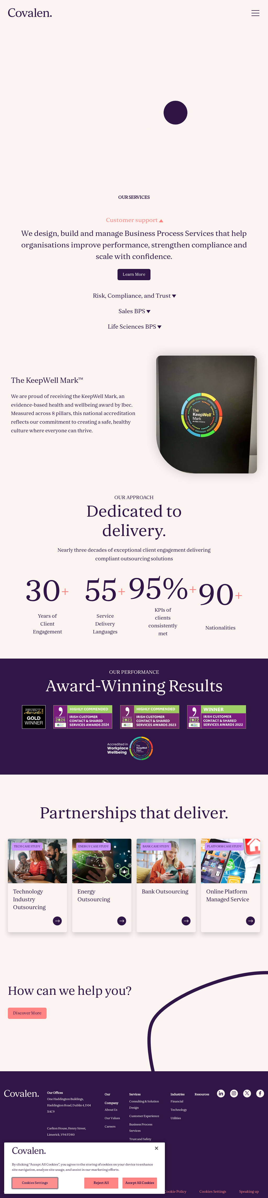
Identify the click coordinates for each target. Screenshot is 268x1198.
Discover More (27, 1013)
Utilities (176, 1118)
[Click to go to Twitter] (247, 1093)
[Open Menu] (255, 13)
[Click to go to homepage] (30, 12)
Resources (202, 1094)
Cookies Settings (212, 1192)
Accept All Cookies (139, 1183)
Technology (179, 1110)
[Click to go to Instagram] (234, 1093)
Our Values (112, 1118)
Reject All (101, 1183)
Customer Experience (144, 1116)
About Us (111, 1110)
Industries (178, 1094)
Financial (177, 1101)
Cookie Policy (175, 1191)
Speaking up (249, 1191)
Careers (110, 1126)
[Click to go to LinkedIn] (221, 1093)
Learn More (134, 274)
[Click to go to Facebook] (260, 1093)
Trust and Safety (140, 1139)
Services (135, 1094)
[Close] (156, 1148)
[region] (84, 1168)
